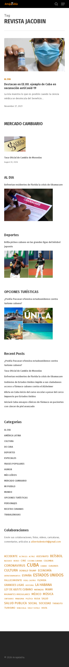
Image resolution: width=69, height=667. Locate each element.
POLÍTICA (29, 599)
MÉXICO (36, 594)
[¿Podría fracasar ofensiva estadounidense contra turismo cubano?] (28, 323)
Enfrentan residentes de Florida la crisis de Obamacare (33, 184)
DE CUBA (8, 446)
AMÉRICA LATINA (12, 435)
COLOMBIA (48, 560)
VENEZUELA (21, 608)
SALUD (45, 598)
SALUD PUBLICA (15, 603)
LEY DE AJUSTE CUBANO (18, 589)
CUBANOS (53, 566)
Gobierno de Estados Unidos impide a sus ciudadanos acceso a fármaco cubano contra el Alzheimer (32, 384)
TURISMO (9, 607)
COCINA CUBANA (34, 561)
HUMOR (8, 469)
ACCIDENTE (11, 556)
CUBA (33, 565)
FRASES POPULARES (14, 463)
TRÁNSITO (57, 603)
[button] (63, 4)
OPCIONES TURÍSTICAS (16, 497)
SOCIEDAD (45, 603)
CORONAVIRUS (14, 565)
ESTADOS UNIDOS (48, 575)
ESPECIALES (10, 458)
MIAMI (49, 589)
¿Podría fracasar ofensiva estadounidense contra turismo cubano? (31, 301)
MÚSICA (48, 594)
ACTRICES (23, 556)
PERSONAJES (10, 503)
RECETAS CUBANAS (13, 509)
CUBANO (43, 566)
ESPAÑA (27, 575)
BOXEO (16, 561)
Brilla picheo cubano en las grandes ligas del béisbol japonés (32, 244)
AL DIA (7, 79)
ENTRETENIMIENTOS (12, 576)
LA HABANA (43, 585)
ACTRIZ (32, 556)
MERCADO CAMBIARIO (15, 480)
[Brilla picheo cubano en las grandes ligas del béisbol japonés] (28, 264)
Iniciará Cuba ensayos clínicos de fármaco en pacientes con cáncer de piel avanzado (34, 404)
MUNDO (8, 492)
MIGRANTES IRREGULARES (17, 594)
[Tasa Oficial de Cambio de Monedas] (34, 146)
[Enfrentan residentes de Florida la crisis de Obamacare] (28, 205)
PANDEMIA (19, 599)
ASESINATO (42, 556)
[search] (56, 4)
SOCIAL (32, 603)
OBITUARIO (9, 599)
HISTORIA (29, 585)
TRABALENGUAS (12, 514)
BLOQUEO (8, 561)
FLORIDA (41, 580)
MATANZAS (39, 590)
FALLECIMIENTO (13, 580)
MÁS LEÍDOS (10, 475)
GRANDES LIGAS (14, 585)
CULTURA (9, 441)
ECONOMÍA (45, 570)
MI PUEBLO (9, 486)
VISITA (44, 608)
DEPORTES (9, 452)
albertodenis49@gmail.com (46, 541)
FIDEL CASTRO (29, 580)
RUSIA (37, 598)
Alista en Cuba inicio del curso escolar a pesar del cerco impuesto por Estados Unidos (34, 394)
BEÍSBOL (56, 556)
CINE (23, 560)
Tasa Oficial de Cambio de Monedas (23, 157)
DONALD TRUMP (27, 570)
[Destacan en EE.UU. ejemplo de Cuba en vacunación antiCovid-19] (34, 54)
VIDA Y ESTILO (34, 608)
